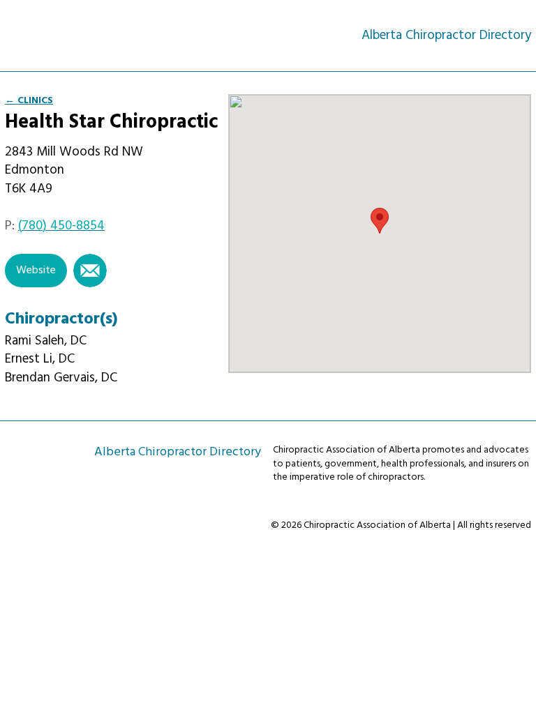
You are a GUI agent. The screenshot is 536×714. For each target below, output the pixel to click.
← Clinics (29, 101)
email (90, 270)
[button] (379, 220)
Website (36, 270)
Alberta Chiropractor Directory (67, 35)
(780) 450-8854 (61, 225)
